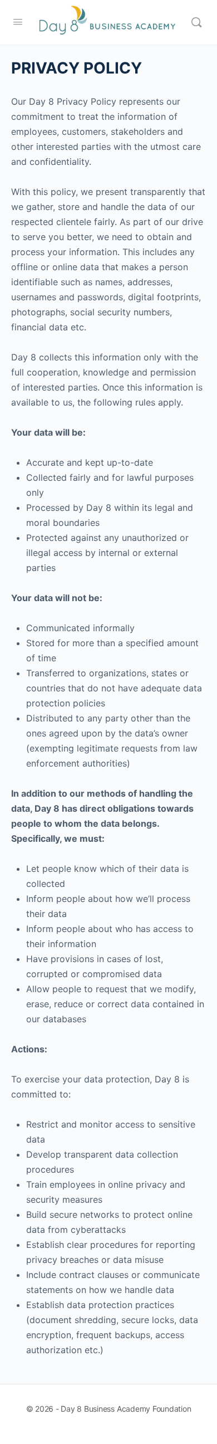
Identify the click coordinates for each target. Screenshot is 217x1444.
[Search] (196, 22)
